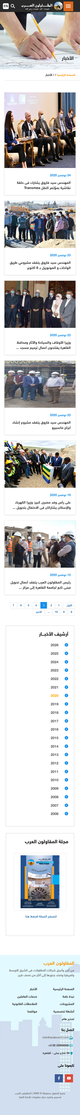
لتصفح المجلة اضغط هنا (41, 917)
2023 (54, 671)
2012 (54, 763)
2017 (54, 721)
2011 (54, 772)
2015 (54, 738)
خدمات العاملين (27, 997)
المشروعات (67, 1004)
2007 (54, 806)
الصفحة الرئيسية (66, 75)
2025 (54, 654)
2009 (54, 789)
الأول (69, 605)
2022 (54, 679)
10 (56, 612)
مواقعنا (32, 1012)
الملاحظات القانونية (24, 1004)
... (49, 612)
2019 (54, 704)
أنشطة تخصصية (63, 1012)
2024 (54, 662)
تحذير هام (68, 1019)
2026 (54, 645)
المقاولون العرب (58, 964)
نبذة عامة (68, 997)
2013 (54, 755)
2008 (54, 797)
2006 (54, 814)
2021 (54, 688)
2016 (54, 730)
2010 (54, 780)
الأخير (39, 612)
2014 (54, 747)
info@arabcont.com (56, 1037)
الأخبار (33, 989)
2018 (54, 713)
